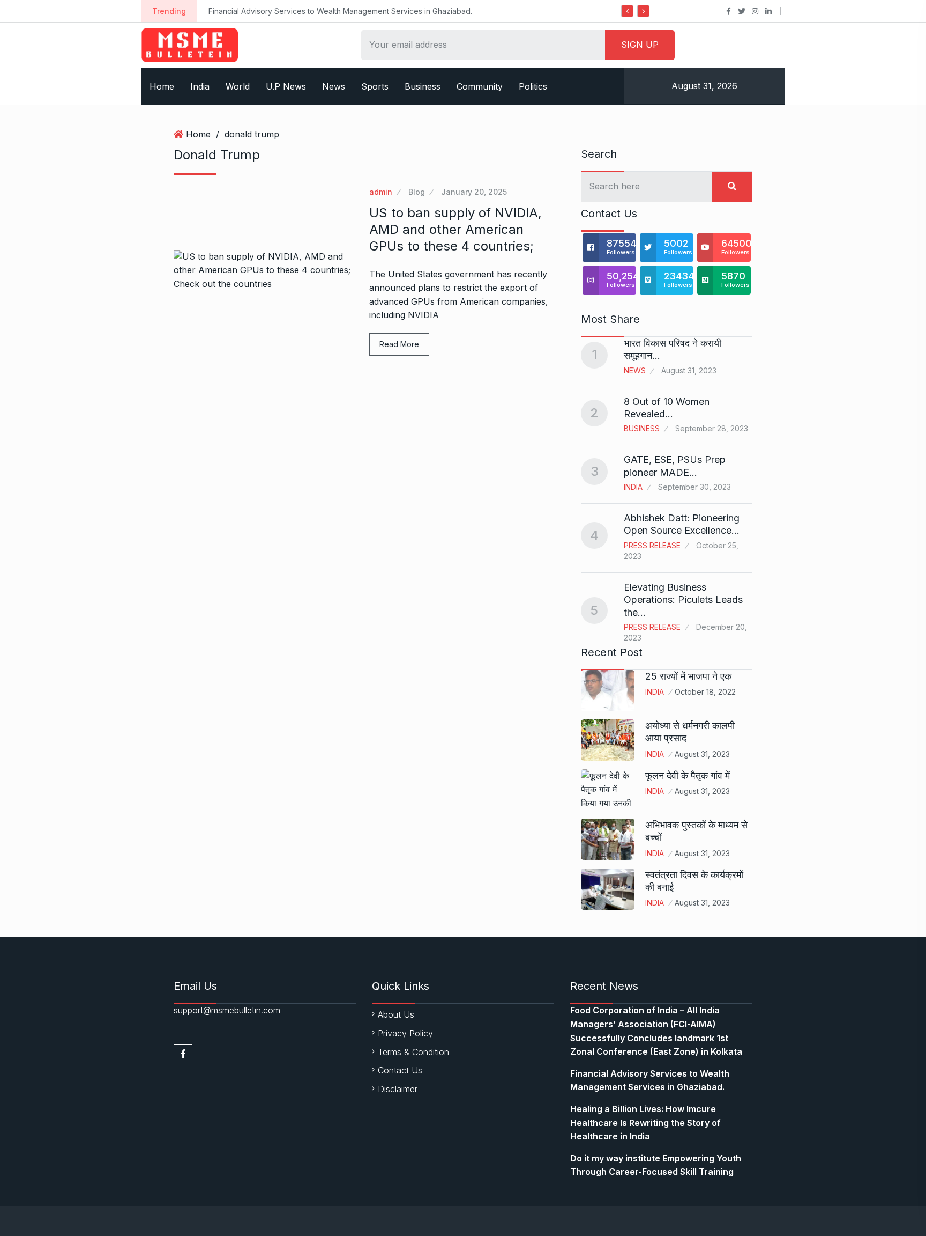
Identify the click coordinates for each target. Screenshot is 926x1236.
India (200, 86)
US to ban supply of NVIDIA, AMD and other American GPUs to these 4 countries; (455, 229)
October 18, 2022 (705, 691)
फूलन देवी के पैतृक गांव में (687, 775)
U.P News (286, 86)
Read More (399, 344)
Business (422, 86)
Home (162, 86)
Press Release (652, 545)
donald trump (252, 134)
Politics (533, 86)
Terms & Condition (413, 1052)
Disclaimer (397, 1089)
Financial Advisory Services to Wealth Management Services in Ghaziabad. (340, 11)
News (333, 86)
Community (480, 86)
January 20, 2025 (474, 191)
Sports (375, 86)
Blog (416, 191)
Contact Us (400, 1070)
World (238, 86)
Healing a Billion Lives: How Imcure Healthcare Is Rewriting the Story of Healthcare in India (645, 1122)
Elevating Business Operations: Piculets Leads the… (683, 600)
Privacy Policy (405, 1033)
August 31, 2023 (702, 754)
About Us (396, 1014)
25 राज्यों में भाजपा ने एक (688, 676)
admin (380, 191)
